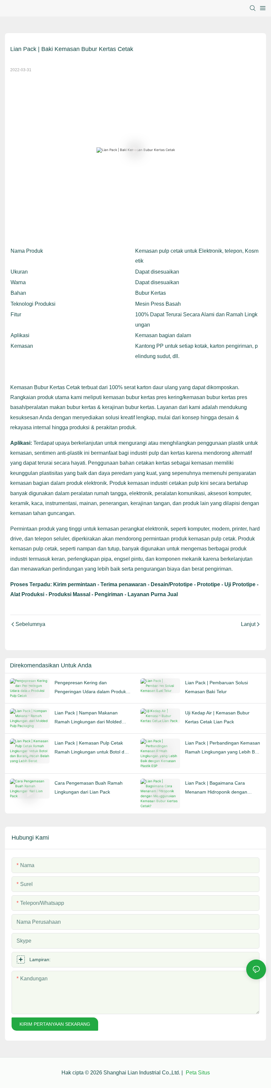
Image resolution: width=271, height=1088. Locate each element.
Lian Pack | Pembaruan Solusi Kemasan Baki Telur (216, 687)
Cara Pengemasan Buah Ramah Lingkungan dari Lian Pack (89, 787)
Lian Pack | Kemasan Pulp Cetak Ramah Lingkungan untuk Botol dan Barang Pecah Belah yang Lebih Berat (92, 748)
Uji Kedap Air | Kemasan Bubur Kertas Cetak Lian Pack (217, 717)
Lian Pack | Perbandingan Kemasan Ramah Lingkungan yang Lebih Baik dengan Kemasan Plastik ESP (223, 748)
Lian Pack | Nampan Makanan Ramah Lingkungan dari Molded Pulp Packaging (88, 718)
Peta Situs (197, 1072)
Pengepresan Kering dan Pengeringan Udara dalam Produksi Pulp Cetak (92, 688)
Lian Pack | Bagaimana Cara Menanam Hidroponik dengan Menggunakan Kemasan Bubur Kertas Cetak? (217, 788)
